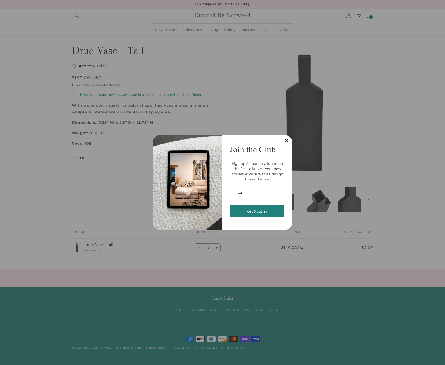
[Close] (286, 140)
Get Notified (257, 211)
